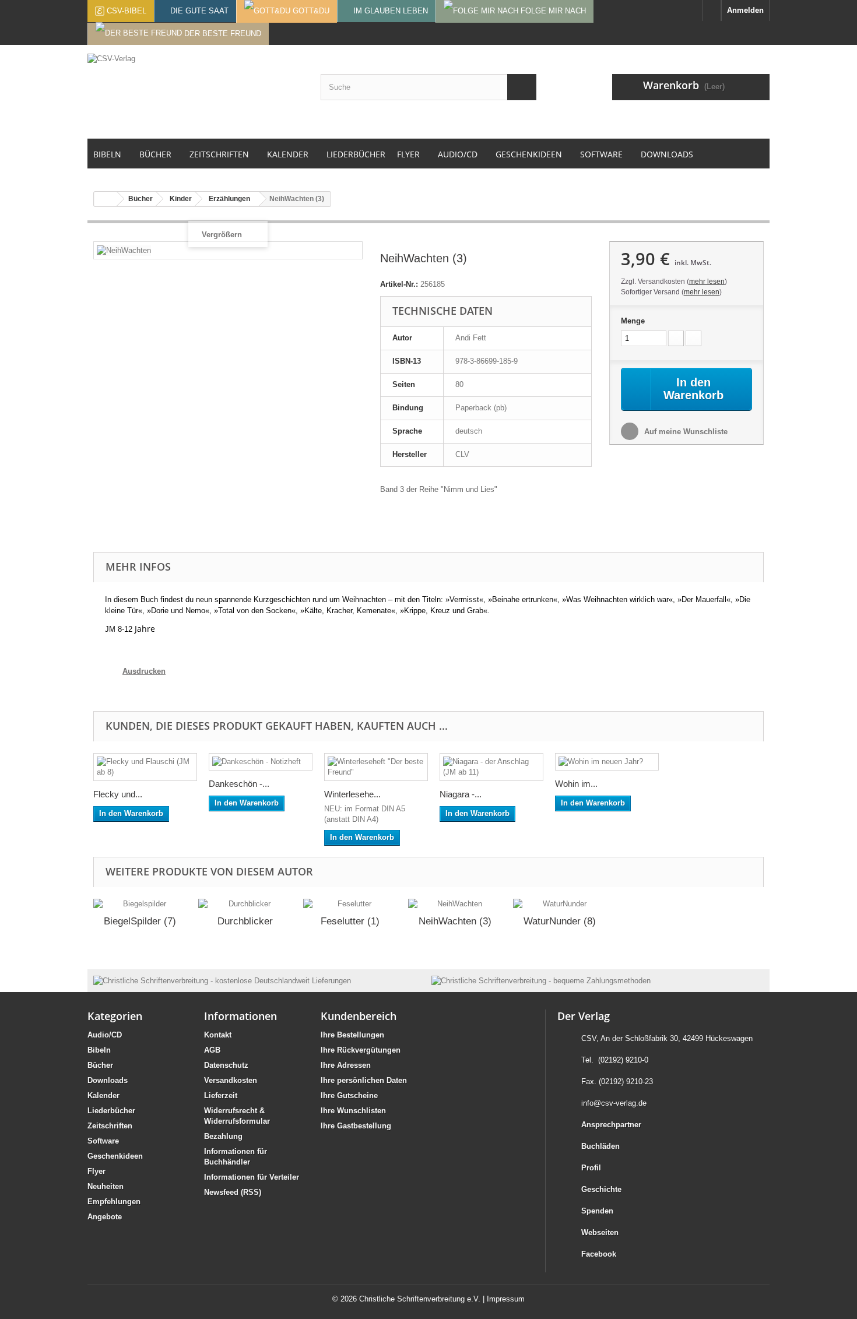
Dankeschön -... (239, 784)
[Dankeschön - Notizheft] (260, 762)
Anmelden (745, 10)
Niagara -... (461, 794)
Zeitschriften (109, 1125)
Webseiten (600, 1232)
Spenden (597, 1211)
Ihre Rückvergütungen (361, 1050)
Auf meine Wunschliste (685, 431)
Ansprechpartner (611, 1124)
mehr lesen (707, 281)
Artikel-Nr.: (399, 284)
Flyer (96, 1171)
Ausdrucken (144, 671)
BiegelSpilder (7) (140, 921)
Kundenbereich (358, 1016)
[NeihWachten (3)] (454, 904)
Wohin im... (576, 784)
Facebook (598, 1254)
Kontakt (217, 1034)
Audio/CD (104, 1034)
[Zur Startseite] (712, 10)
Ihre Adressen (346, 1065)
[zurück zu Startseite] (105, 199)
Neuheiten (105, 1186)
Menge (633, 320)
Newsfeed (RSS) (232, 1192)
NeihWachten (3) (455, 921)
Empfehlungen (114, 1201)
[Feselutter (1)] (349, 904)
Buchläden (600, 1146)
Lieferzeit (220, 1095)
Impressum (506, 1299)
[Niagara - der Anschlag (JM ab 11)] (491, 767)
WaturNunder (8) (560, 921)
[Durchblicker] (244, 904)
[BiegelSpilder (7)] (140, 904)
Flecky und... (117, 794)
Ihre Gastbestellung (356, 1125)
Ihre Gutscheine (349, 1095)
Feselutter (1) (350, 921)
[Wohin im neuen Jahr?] (607, 762)
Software (103, 1141)
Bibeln (99, 1050)
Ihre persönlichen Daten (364, 1080)
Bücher (100, 1065)
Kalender (103, 1095)
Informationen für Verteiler (251, 1177)
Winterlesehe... (352, 794)
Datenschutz (226, 1065)
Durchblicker (245, 921)
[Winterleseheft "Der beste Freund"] (376, 767)
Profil (591, 1167)
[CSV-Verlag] (195, 91)
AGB (212, 1050)
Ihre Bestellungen (352, 1034)
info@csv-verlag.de (614, 1103)
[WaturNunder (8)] (559, 904)
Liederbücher (111, 1110)
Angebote (104, 1216)
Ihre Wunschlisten (353, 1110)
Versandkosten (230, 1080)
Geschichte (601, 1189)
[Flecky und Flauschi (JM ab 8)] (145, 767)
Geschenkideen (115, 1156)
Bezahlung (223, 1136)
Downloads (107, 1080)
